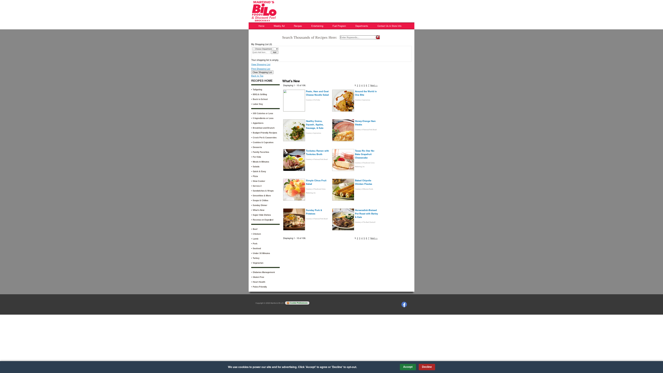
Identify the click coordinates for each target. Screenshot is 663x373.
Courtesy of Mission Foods (364, 189)
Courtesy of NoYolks (313, 100)
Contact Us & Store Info (389, 25)
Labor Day (258, 104)
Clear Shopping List (262, 72)
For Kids (257, 156)
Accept (407, 366)
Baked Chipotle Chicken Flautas (363, 182)
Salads (256, 166)
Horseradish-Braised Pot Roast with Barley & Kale (366, 213)
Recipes (298, 25)
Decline (427, 366)
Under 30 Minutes (261, 253)
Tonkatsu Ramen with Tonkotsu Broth (317, 152)
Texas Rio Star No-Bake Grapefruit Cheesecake (365, 154)
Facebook (404, 304)
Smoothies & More (262, 195)
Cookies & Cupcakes (263, 142)
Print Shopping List (260, 68)
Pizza (255, 176)
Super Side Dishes (262, 214)
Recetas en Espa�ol (263, 219)
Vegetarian (258, 262)
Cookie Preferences (299, 303)
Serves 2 (257, 185)
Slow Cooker (259, 181)
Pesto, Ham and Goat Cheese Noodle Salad (317, 93)
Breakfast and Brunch (264, 127)
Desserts (257, 147)
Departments (361, 25)
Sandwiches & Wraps (263, 190)
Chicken (257, 233)
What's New (258, 210)
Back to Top (257, 75)
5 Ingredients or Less (263, 118)
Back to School (260, 99)
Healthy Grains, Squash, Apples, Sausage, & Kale (315, 124)
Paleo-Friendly (260, 286)
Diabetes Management (264, 272)
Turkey (256, 258)
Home (261, 25)
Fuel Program (339, 25)
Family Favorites (261, 152)
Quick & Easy (259, 171)
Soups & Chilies (260, 200)
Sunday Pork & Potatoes (314, 211)
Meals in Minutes (261, 161)
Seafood (257, 248)
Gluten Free (258, 277)
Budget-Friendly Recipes (265, 132)
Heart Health (259, 281)
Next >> (374, 85)
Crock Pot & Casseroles (265, 137)
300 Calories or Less (263, 113)
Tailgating (257, 89)
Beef (255, 229)
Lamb (255, 238)
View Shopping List (260, 64)
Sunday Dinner (260, 205)
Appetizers (258, 123)
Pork (255, 243)
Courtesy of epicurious (362, 100)
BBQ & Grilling (260, 94)
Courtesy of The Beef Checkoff (365, 222)
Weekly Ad (279, 25)
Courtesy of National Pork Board (366, 130)
